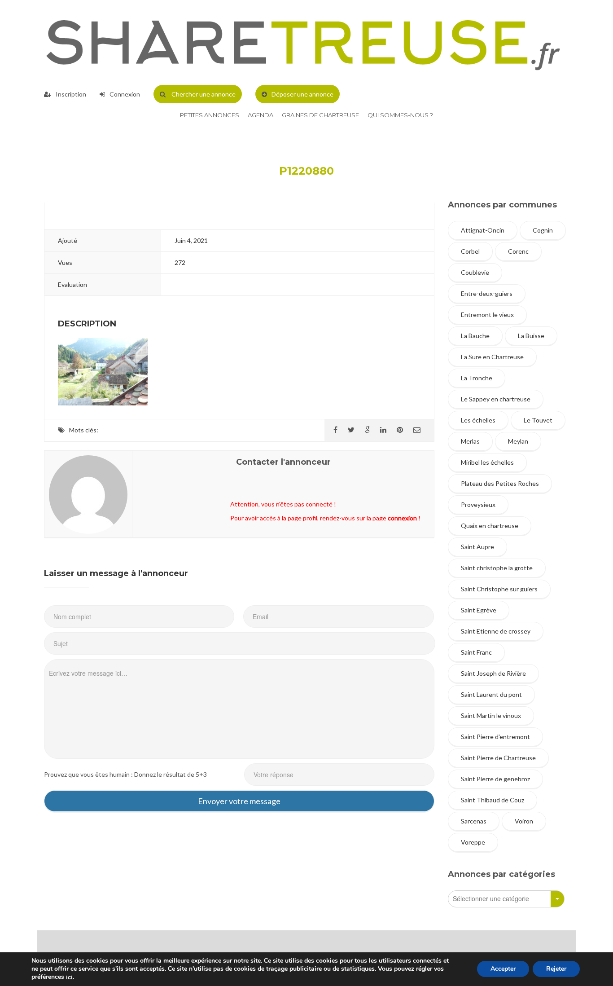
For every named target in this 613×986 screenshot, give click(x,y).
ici (69, 977)
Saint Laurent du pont (491, 694)
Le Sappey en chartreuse (495, 399)
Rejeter (556, 969)
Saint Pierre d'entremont (495, 736)
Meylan (518, 441)
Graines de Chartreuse (320, 115)
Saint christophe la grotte (497, 568)
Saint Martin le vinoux (491, 715)
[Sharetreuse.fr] (303, 42)
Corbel (470, 251)
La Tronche (476, 378)
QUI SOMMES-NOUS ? (400, 115)
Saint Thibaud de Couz (492, 800)
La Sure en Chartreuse (492, 357)
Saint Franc (476, 652)
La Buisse (531, 335)
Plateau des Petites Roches (500, 483)
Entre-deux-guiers (486, 293)
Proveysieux (478, 504)
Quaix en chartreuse (489, 525)
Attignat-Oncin (482, 230)
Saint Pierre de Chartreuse (498, 758)
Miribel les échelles (487, 462)
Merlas (470, 441)
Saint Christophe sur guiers (499, 589)
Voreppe (473, 842)
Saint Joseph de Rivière (493, 673)
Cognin (543, 230)
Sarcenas (473, 821)
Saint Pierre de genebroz (495, 779)
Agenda (260, 115)
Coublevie (475, 272)
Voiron (524, 821)
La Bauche (475, 335)
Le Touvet (538, 420)
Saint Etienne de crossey (495, 631)
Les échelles (478, 420)
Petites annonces (209, 115)
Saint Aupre (477, 546)
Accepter (503, 969)
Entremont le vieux (487, 314)
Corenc (518, 251)
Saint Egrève (478, 610)
